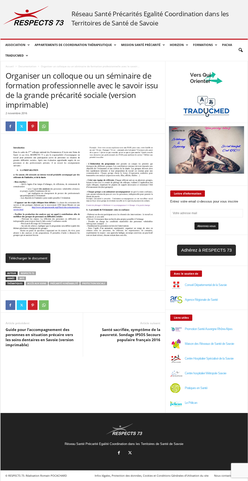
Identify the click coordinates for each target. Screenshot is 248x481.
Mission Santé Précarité (141, 45)
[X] (21, 126)
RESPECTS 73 (27, 273)
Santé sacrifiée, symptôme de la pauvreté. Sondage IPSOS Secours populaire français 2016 (130, 334)
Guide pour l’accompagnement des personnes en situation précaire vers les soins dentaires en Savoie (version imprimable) (40, 337)
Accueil (10, 66)
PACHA (227, 45)
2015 (21, 278)
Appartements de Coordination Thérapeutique (73, 45)
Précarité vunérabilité (64, 283)
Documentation (27, 66)
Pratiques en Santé (196, 388)
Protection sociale (93, 283)
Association (15, 45)
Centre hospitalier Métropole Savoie (205, 373)
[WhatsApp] (44, 126)
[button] (240, 50)
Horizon (177, 45)
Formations (203, 45)
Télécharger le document (28, 258)
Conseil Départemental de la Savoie (206, 285)
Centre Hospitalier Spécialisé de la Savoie (209, 358)
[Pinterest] (33, 126)
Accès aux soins (36, 283)
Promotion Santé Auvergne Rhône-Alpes (208, 329)
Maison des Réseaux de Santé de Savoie (209, 344)
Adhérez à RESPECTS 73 (206, 250)
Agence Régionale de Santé (201, 299)
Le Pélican (191, 403)
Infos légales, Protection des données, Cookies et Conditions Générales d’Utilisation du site (152, 475)
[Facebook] (10, 126)
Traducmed (14, 55)
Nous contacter (223, 475)
